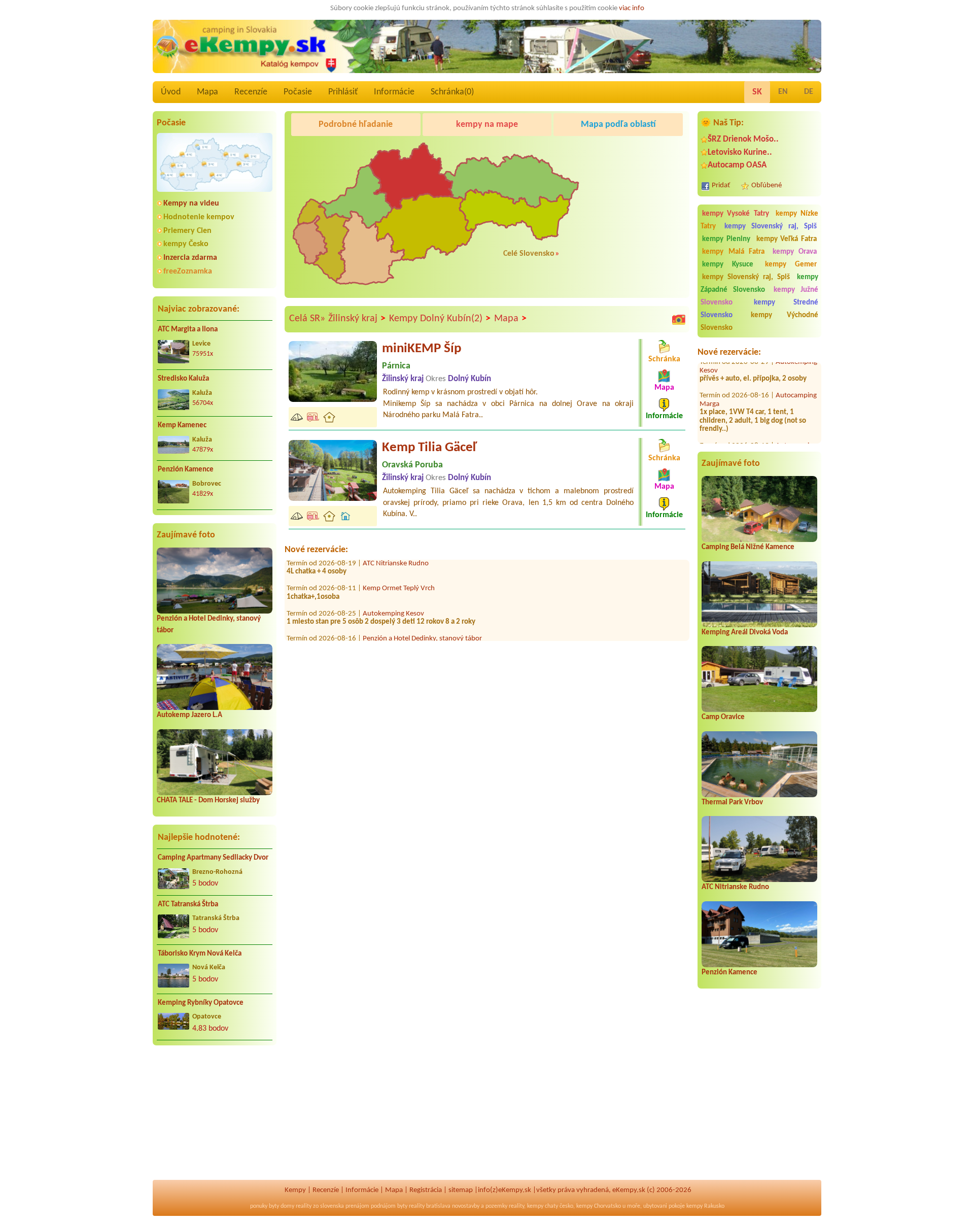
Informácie (394, 92)
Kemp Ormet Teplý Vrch (399, 565)
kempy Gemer (791, 264)
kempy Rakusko (705, 1206)
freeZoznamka (187, 271)
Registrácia (425, 1190)
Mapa (207, 92)
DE (808, 92)
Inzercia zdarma (190, 258)
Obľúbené (766, 185)
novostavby (465, 1206)
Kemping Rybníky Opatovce (201, 1003)
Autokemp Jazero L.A (189, 715)
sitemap (460, 1190)
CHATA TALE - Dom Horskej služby (208, 800)
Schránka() (452, 92)
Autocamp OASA (737, 165)
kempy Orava (795, 252)
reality (303, 1206)
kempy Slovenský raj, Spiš (770, 226)
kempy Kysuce (727, 264)
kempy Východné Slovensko (759, 322)
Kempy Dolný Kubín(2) (440, 319)
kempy (535, 1206)
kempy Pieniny (726, 239)
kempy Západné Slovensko (759, 284)
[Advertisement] (214, 1119)
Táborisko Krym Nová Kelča (199, 954)
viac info (631, 8)
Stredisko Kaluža (183, 379)
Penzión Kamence (186, 469)
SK (757, 92)
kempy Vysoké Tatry (735, 214)
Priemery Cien (187, 231)
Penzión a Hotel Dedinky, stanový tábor (422, 616)
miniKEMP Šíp (421, 349)
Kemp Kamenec (182, 425)
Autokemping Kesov (393, 590)
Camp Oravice (723, 717)
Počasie (298, 92)
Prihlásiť (343, 92)
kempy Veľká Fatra (786, 239)
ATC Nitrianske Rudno (735, 887)
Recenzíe (250, 92)
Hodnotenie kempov (198, 217)
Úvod (171, 92)
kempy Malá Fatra (733, 252)
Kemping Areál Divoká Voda (745, 632)
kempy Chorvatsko (598, 1206)
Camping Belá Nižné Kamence (748, 547)
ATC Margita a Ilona (188, 329)
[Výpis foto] (678, 319)
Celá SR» (307, 319)
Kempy (295, 1190)
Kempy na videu (191, 203)
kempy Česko (185, 244)
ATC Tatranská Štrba (188, 904)
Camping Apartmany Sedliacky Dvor (213, 858)
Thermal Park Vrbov (732, 802)
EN (783, 92)
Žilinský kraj (357, 319)
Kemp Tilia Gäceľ (429, 448)
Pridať (721, 185)
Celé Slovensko (528, 254)
